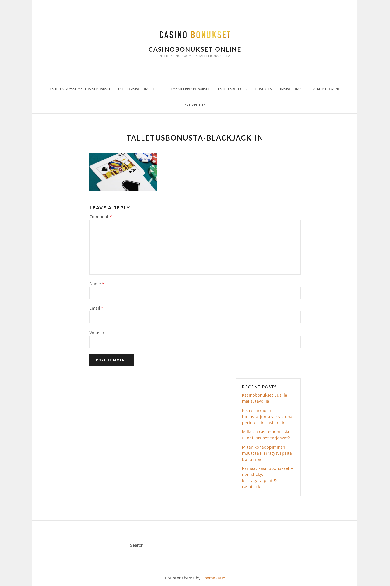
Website (97, 332)
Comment (100, 216)
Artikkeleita (195, 105)
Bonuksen (263, 89)
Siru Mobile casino (325, 89)
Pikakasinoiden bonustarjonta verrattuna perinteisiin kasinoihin (267, 416)
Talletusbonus (230, 89)
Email (96, 308)
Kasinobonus (291, 89)
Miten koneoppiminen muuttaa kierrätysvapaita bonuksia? (267, 453)
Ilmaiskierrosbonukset (190, 89)
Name (96, 283)
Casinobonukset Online (195, 49)
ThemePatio (213, 578)
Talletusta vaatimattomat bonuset (80, 89)
